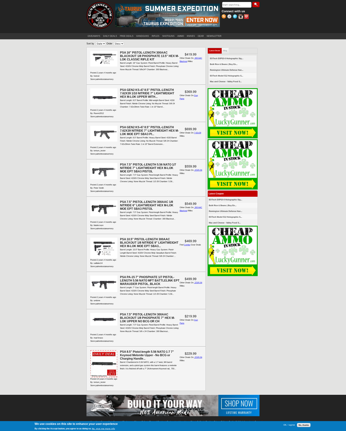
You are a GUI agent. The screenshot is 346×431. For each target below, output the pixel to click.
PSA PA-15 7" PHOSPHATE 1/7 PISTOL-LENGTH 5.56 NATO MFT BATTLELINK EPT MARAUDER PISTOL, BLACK (149, 280)
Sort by (90, 43)
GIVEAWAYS (94, 36)
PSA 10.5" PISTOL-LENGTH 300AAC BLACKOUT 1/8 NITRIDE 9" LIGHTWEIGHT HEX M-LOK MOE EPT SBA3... (149, 243)
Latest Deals (215, 51)
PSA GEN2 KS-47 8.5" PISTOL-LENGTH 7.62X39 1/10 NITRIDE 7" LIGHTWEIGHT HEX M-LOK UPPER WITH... (147, 93)
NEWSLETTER (214, 36)
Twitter (235, 17)
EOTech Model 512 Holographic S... (226, 76)
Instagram (241, 17)
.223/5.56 (198, 170)
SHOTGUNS (168, 36)
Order (109, 43)
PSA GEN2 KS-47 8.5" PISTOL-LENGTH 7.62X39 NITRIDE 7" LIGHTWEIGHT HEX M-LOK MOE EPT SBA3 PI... (149, 131)
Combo (187, 245)
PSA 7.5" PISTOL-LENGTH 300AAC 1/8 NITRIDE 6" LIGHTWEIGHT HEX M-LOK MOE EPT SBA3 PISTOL (146, 205)
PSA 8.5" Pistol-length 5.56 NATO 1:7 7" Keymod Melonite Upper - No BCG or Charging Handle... (147, 355)
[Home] (100, 15)
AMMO (180, 36)
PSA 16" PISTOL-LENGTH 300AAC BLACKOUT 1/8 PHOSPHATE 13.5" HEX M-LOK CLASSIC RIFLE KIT (149, 56)
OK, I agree (289, 425)
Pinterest (247, 17)
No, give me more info (103, 428)
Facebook (230, 17)
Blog (225, 51)
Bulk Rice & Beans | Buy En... (224, 64)
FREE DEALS (126, 36)
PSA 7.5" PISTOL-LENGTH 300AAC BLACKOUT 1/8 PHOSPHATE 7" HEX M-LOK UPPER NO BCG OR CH (147, 318)
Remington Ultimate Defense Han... (226, 70)
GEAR (201, 36)
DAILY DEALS (110, 36)
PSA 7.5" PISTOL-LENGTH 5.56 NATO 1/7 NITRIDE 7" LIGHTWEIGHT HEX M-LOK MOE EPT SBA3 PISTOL (148, 168)
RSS (224, 17)
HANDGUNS (142, 36)
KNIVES (191, 36)
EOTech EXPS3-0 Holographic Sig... (226, 58)
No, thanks (304, 425)
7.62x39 (197, 133)
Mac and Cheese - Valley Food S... (226, 81)
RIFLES (155, 36)
